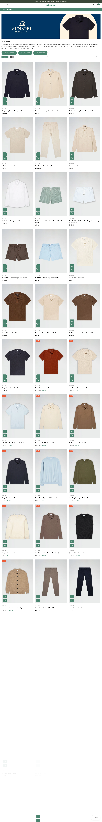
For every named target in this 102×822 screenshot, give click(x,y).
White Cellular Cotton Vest (11, 718)
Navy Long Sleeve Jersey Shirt (12, 111)
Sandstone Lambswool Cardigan (12, 608)
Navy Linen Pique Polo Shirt (11, 388)
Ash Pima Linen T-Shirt (9, 166)
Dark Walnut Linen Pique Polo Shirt (81, 333)
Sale (37, 340)
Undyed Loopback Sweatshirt (12, 553)
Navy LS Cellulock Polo (9, 498)
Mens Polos (40, 53)
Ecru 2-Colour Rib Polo (76, 277)
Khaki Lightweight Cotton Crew (79, 498)
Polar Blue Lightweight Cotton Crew (47, 498)
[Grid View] (11, 57)
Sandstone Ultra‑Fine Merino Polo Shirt (48, 553)
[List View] (13, 57)
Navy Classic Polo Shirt (43, 663)
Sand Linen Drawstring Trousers (46, 166)
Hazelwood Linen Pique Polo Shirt (46, 333)
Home (3, 9)
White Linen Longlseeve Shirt (12, 221)
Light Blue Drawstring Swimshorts (47, 277)
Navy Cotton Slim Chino (77, 608)
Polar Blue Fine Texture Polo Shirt (13, 443)
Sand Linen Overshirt (76, 166)
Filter (5, 57)
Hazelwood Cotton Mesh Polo (79, 388)
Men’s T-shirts (9, 53)
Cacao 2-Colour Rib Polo (10, 333)
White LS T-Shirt (74, 663)
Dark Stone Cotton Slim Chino (45, 608)
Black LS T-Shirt (40, 773)
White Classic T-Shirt (9, 773)
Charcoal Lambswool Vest (77, 553)
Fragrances (25, 53)
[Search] (7, 5)
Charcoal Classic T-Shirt (77, 773)
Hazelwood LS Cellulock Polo (45, 443)
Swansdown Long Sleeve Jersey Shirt (47, 111)
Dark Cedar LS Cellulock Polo (78, 443)
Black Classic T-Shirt (76, 718)
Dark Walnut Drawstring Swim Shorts (14, 277)
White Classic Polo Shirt (10, 663)
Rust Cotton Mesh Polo (43, 388)
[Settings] (93, 5)
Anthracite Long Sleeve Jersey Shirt (81, 111)
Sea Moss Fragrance (41, 718)
